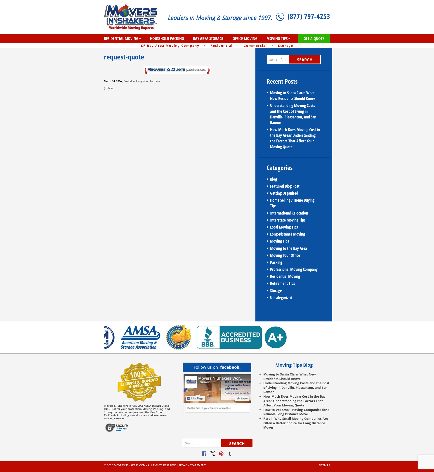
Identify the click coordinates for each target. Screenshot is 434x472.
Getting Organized (284, 193)
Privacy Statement (192, 465)
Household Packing (167, 38)
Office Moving (245, 38)
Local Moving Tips (284, 227)
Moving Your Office (285, 255)
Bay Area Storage (208, 38)
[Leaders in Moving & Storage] (132, 17)
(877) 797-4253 (309, 16)
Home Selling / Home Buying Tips (292, 202)
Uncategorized (281, 297)
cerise (157, 81)
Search (305, 59)
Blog (273, 179)
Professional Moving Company (294, 269)
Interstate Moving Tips (288, 220)
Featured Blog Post (285, 186)
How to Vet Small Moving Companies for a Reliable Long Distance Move (296, 412)
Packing (276, 262)
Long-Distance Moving (287, 234)
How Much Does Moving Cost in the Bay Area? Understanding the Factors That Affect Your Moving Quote (295, 138)
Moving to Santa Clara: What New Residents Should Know (292, 95)
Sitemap (324, 465)
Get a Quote (314, 38)
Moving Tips (277, 38)
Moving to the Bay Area (288, 248)
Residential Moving (121, 38)
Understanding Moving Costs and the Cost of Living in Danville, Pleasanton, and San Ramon (293, 114)
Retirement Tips (282, 283)
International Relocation (289, 213)
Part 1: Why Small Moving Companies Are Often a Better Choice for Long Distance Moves (295, 423)
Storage (276, 290)
